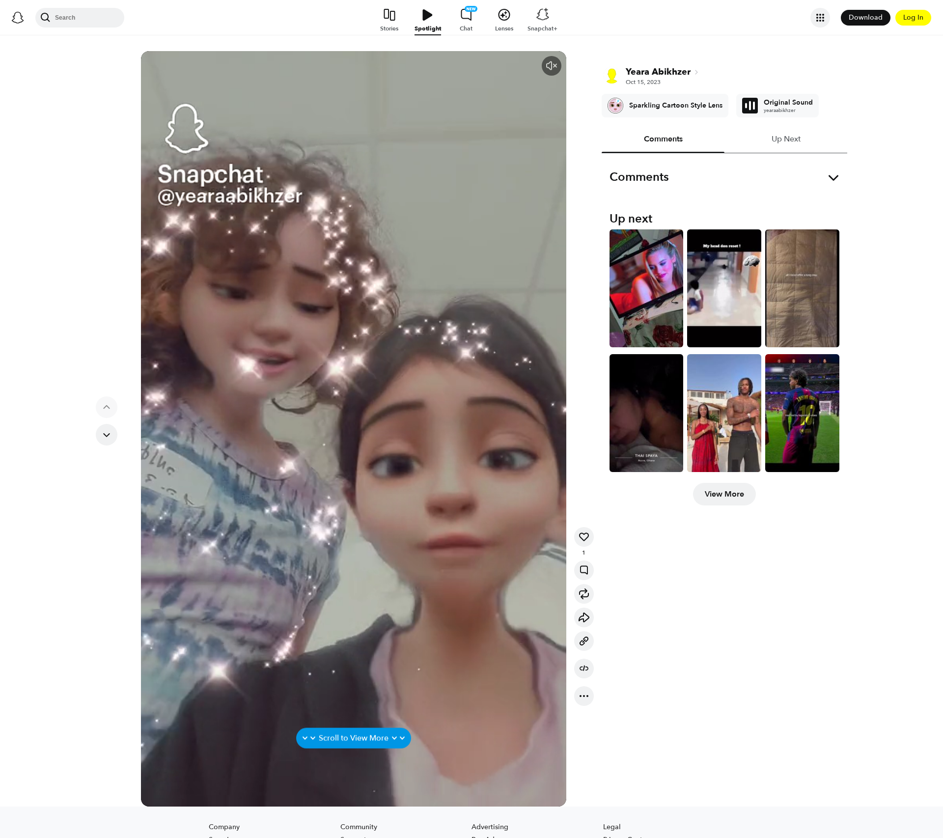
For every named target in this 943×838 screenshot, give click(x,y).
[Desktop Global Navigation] (17, 17)
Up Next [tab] (785, 139)
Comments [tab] (662, 139)
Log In (913, 17)
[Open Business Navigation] (820, 18)
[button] (551, 66)
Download (866, 17)
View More (724, 494)
